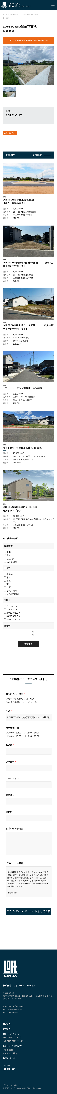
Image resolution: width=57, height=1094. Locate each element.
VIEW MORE (37, 155)
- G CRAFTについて (13, 1041)
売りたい (7, 1029)
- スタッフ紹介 (10, 1053)
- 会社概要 (8, 1049)
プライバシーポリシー (12, 1085)
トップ (5, 14)
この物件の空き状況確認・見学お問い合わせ (30, 40)
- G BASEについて (12, 1037)
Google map (16, 998)
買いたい (7, 1024)
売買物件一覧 (14, 14)
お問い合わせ (9, 1058)
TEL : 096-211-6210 (12, 1009)
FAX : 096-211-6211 (12, 1012)
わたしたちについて (12, 1046)
